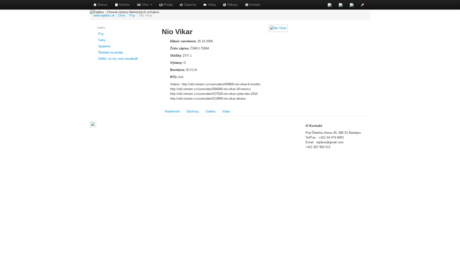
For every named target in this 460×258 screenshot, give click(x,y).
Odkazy (232, 4)
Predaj (167, 4)
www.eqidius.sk (104, 15)
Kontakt (254, 4)
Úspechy (189, 4)
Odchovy (192, 111)
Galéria (210, 111)
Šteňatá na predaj (110, 52)
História (124, 4)
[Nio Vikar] (278, 28)
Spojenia (103, 46)
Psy (132, 15)
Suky (101, 40)
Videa (211, 4)
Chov (145, 4)
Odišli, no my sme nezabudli (117, 58)
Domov (102, 4)
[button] (362, 5)
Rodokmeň (172, 111)
